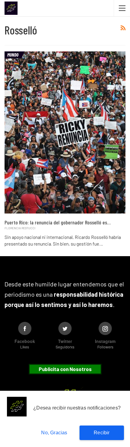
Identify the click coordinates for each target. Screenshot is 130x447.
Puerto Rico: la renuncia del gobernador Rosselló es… (58, 222)
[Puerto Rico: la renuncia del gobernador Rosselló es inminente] (65, 132)
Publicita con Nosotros (65, 369)
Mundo (12, 54)
